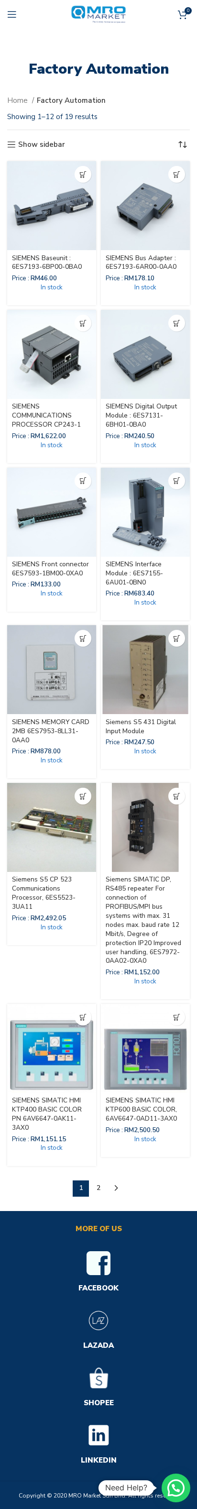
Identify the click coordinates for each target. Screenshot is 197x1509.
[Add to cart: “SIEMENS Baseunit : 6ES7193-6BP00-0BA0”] (83, 174)
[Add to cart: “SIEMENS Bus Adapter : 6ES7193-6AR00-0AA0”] (176, 174)
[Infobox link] (98, 1272)
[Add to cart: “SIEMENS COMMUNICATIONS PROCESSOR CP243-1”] (83, 323)
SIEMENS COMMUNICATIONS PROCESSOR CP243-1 (46, 415)
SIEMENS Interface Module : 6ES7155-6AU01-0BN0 (134, 573)
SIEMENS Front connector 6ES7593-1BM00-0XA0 (50, 569)
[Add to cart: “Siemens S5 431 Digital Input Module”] (176, 638)
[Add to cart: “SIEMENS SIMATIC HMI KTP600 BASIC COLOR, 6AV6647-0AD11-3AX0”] (176, 1017)
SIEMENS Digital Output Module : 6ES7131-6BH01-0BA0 (141, 415)
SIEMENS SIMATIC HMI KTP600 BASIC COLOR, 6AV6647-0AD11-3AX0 (141, 1109)
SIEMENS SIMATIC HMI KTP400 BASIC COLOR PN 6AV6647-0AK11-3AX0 (47, 1114)
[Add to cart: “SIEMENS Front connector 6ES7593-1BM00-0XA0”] (83, 481)
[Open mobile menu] (12, 14)
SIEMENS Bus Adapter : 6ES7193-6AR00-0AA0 (141, 262)
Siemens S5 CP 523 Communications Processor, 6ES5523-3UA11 (44, 893)
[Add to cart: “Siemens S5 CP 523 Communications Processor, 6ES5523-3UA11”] (83, 796)
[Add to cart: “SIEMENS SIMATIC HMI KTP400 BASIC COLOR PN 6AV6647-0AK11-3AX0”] (83, 1017)
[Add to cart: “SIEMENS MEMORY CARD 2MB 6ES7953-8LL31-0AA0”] (83, 638)
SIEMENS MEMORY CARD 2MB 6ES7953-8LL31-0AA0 (50, 731)
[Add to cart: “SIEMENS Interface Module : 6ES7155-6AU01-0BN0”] (176, 481)
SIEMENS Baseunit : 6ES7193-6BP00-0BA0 (47, 262)
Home (18, 100)
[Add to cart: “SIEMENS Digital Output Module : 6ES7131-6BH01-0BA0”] (176, 323)
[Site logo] (98, 14)
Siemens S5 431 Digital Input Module (141, 726)
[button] (176, 1488)
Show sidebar (41, 144)
